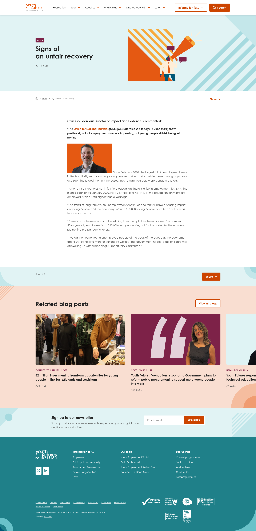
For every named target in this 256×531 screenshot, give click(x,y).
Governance (41, 502)
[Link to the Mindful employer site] (151, 502)
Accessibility (93, 502)
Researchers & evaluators (87, 467)
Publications (59, 7)
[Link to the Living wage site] (187, 502)
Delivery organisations (85, 472)
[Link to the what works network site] (171, 502)
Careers (53, 502)
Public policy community (86, 462)
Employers (78, 457)
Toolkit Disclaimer (43, 507)
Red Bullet (48, 516)
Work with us (183, 467)
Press (75, 476)
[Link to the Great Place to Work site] (187, 517)
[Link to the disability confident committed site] (206, 502)
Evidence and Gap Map (135, 472)
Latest (158, 7)
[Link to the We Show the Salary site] (172, 517)
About (90, 7)
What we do (110, 7)
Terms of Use (65, 502)
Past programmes (186, 476)
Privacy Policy (120, 502)
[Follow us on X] (38, 471)
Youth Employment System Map (138, 467)
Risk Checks (58, 507)
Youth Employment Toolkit (135, 457)
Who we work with (136, 7)
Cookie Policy (79, 502)
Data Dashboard (130, 462)
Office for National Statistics (91, 128)
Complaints (106, 502)
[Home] (37, 98)
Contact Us (182, 472)
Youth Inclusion (184, 462)
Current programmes (188, 457)
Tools (73, 7)
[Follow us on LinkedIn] (46, 471)
